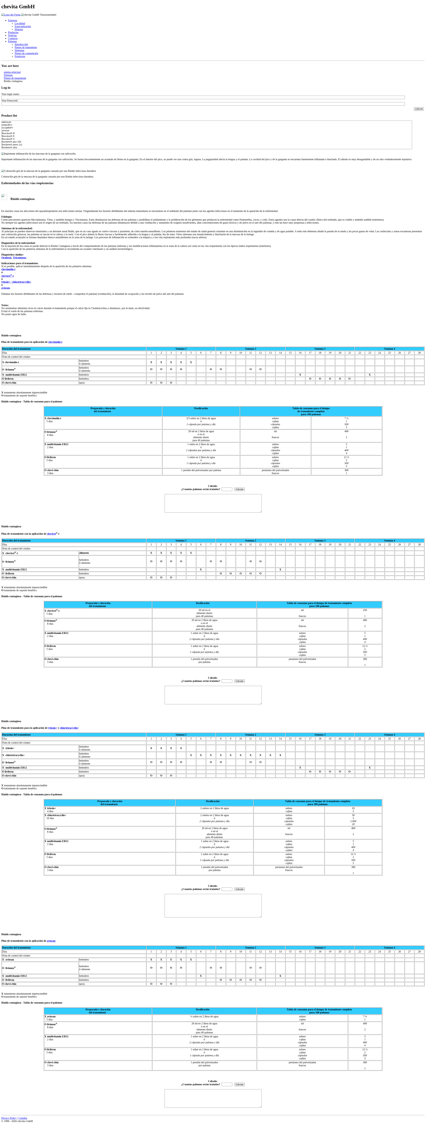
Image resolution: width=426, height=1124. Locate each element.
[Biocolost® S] (206, 139)
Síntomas (19, 50)
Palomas (12, 41)
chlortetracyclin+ (69, 727)
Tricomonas (19, 257)
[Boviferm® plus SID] (206, 142)
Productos (13, 32)
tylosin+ (5, 281)
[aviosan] (206, 130)
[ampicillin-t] (206, 125)
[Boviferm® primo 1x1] (206, 144)
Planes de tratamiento (26, 47)
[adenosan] (206, 122)
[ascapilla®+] (206, 127)
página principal (12, 72)
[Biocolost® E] (206, 136)
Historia (19, 29)
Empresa (12, 20)
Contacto (12, 38)
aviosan (5, 287)
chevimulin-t (8, 269)
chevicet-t (7, 275)
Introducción (21, 44)
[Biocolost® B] (206, 133)
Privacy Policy (9, 1118)
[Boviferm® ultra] (206, 147)
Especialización (23, 26)
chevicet (51, 533)
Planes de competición (26, 53)
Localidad (20, 23)
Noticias (12, 35)
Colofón (22, 1118)
